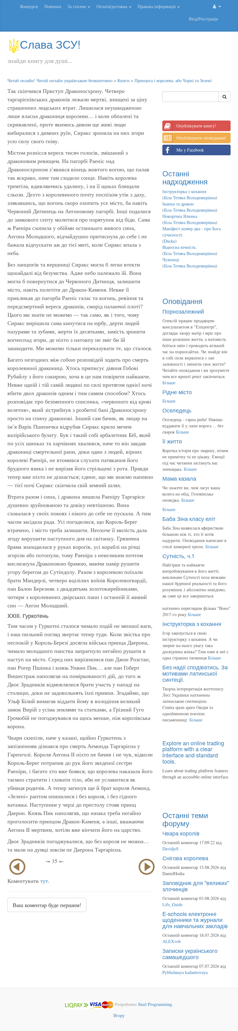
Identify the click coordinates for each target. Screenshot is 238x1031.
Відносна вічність (179, 247)
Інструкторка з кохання (184, 191)
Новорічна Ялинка (179, 216)
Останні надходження (185, 177)
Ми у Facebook (190, 150)
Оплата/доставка (112, 6)
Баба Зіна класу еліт (188, 518)
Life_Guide (172, 904)
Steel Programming (155, 1004)
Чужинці (170, 259)
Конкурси (29, 6)
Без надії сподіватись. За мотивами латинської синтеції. (195, 673)
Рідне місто (177, 392)
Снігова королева (185, 858)
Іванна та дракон (178, 204)
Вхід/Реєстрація (203, 19)
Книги (123, 80)
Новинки (52, 6)
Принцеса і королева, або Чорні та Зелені (173, 80)
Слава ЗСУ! (50, 44)
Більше (168, 383)
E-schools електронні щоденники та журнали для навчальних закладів (195, 920)
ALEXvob (171, 941)
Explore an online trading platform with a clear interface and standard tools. (193, 752)
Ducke (169, 241)
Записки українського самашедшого (190, 953)
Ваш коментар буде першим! (47, 905)
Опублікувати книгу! (196, 126)
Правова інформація (157, 6)
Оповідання (182, 300)
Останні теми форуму (185, 818)
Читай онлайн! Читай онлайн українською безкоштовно (59, 80)
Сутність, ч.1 (178, 556)
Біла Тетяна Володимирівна (190, 197)
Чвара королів (181, 833)
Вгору (119, 1015)
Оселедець (176, 410)
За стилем (77, 6)
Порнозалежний (183, 311)
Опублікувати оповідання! (201, 138)
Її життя (172, 441)
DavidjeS (170, 849)
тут (44, 880)
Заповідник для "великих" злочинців (195, 886)
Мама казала (179, 478)
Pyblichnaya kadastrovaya (185, 972)
